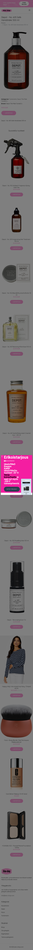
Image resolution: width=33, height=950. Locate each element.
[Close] (2, 456)
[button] (12, 489)
